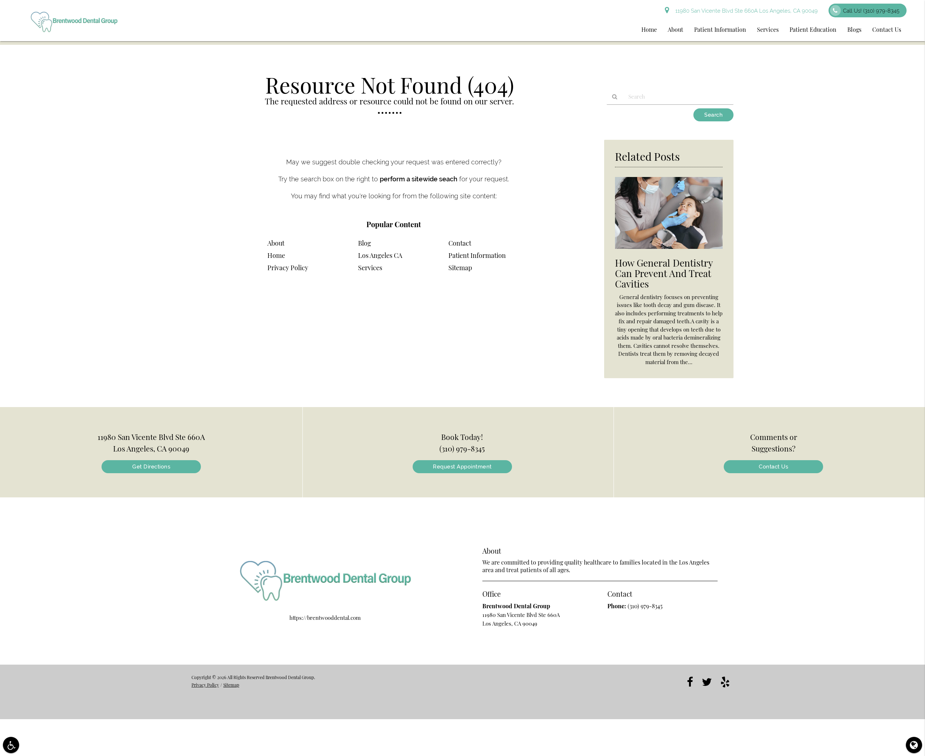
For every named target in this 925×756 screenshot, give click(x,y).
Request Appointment (462, 466)
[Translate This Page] (914, 745)
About (675, 29)
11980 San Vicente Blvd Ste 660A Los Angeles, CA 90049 (745, 11)
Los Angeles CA (380, 255)
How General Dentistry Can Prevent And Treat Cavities (664, 273)
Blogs (854, 29)
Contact (459, 243)
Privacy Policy (287, 267)
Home (649, 29)
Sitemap (460, 267)
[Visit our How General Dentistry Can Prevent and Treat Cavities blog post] (669, 250)
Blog (364, 243)
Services (768, 29)
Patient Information (720, 29)
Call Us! (871, 11)
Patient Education (813, 29)
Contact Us (886, 29)
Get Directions (151, 466)
